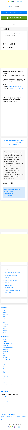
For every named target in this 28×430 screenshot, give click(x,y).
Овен (4, 310)
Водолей (5, 330)
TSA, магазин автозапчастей (12, 290)
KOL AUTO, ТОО (8, 287)
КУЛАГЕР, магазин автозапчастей (13, 282)
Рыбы (4, 332)
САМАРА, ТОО (8, 285)
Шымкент (5, 407)
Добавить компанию (15, 12)
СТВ (4, 383)
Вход (17, 6)
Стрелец (5, 326)
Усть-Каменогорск (8, 405)
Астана (4, 381)
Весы (4, 322)
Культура (5, 370)
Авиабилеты (5, 391)
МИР (4, 353)
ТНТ (4, 373)
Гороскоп (4, 307)
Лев (4, 318)
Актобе (4, 396)
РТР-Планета (6, 359)
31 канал (5, 366)
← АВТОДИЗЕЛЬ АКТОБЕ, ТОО (13, 140)
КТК (4, 368)
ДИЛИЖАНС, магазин (10, 277)
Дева (4, 320)
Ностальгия (6, 341)
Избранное (12, 414)
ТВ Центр (5, 351)
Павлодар (5, 401)
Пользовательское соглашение (9, 418)
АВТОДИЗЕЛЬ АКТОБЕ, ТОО (12, 272)
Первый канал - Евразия (9, 385)
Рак (4, 316)
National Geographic (8, 347)
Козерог (5, 328)
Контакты (3, 414)
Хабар (4, 364)
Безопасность (5, 419)
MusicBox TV (6, 357)
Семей (4, 403)
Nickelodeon (6, 345)
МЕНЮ (6, 29)
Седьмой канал (7, 375)
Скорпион (5, 324)
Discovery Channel (7, 343)
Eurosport (5, 349)
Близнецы (5, 314)
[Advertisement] (14, 59)
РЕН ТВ (5, 339)
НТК (4, 379)
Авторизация (9, 195)
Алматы (5, 399)
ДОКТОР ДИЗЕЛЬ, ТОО (10, 280)
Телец (4, 312)
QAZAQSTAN (6, 377)
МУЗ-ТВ (5, 355)
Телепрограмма (6, 336)
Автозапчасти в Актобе (16, 88)
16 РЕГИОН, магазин (10, 292)
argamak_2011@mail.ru (14, 86)
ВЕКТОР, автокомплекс (10, 275)
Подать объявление (15, 17)
